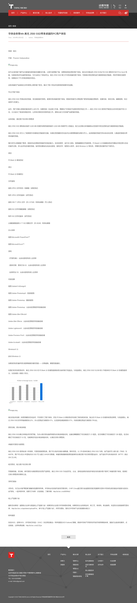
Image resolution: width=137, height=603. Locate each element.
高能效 (62, 564)
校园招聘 (113, 564)
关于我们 (103, 13)
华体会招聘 (90, 13)
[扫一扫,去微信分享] (119, 13)
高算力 (62, 561)
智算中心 (76, 561)
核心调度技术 (89, 570)
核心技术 (48, 13)
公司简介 (100, 561)
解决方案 (36, 13)
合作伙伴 (100, 564)
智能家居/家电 (77, 576)
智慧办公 (76, 568)
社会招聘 (113, 561)
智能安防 (76, 564)
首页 (13, 13)
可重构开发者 (62, 13)
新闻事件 (77, 13)
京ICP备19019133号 (58, 597)
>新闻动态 (125, 554)
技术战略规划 (89, 561)
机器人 (75, 572)
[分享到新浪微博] (126, 13)
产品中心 (24, 13)
